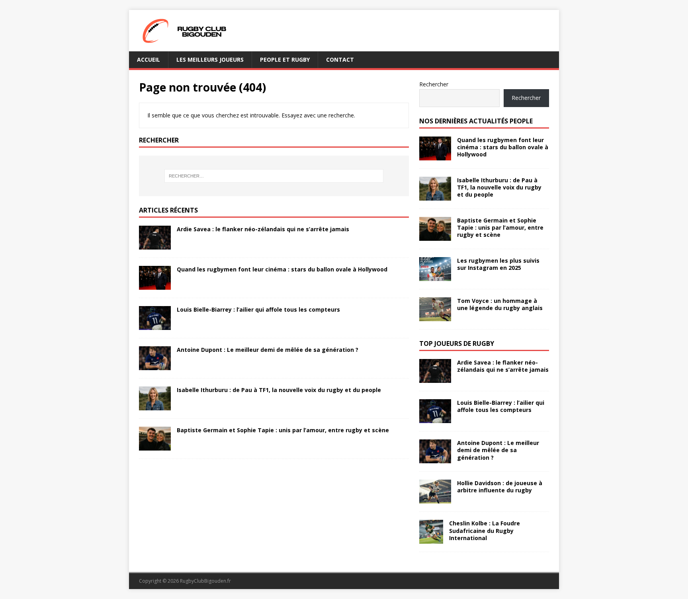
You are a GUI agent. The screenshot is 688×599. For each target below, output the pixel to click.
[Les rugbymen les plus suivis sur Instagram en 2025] (435, 276)
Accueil (148, 59)
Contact (340, 59)
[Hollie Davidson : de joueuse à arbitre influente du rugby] (435, 499)
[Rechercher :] (273, 176)
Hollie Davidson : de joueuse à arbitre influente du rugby (499, 486)
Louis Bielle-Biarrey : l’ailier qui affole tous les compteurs (258, 309)
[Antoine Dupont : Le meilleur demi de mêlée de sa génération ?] (155, 365)
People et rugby (285, 59)
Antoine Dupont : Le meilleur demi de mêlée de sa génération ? (267, 349)
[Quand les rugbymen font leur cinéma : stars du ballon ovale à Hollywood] (155, 285)
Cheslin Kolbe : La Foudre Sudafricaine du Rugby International (484, 530)
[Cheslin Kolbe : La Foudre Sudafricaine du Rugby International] (431, 539)
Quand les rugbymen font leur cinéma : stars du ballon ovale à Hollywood (282, 269)
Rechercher (433, 84)
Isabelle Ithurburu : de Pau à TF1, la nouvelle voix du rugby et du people (279, 390)
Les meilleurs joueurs (210, 59)
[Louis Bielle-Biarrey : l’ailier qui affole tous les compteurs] (155, 325)
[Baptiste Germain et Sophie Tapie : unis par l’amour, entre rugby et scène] (155, 446)
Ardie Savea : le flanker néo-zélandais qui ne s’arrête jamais (263, 229)
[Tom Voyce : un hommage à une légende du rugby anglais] (435, 316)
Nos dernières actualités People (476, 121)
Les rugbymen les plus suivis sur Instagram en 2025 (498, 264)
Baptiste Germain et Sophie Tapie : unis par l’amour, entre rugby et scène (283, 430)
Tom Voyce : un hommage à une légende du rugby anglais (500, 304)
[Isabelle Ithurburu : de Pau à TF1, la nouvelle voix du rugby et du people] (155, 406)
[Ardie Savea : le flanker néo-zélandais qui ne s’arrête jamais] (155, 244)
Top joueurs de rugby (456, 343)
